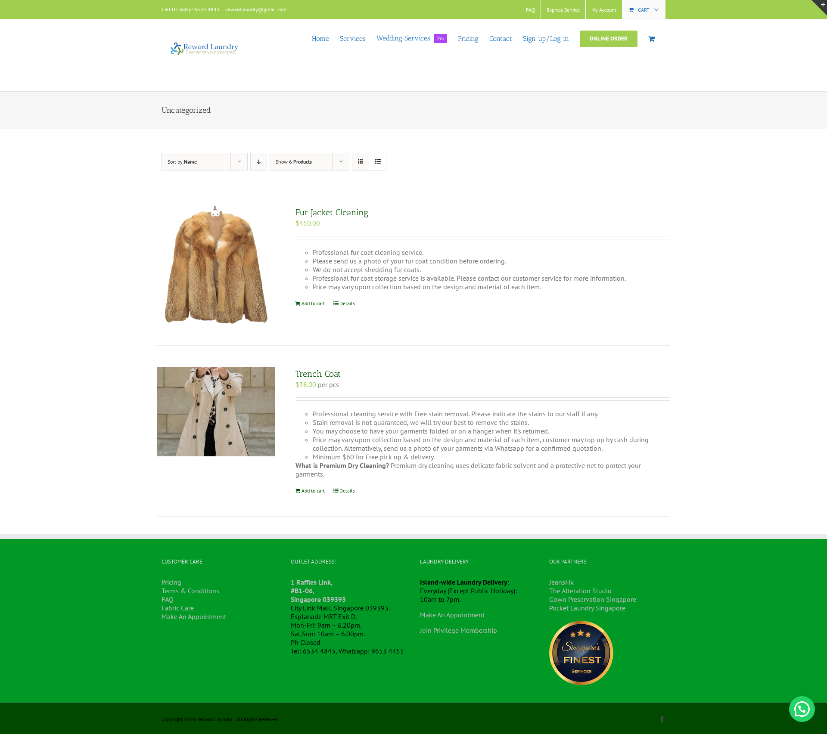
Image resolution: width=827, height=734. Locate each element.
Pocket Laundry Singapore (587, 608)
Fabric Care (178, 608)
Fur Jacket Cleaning (331, 212)
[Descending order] (258, 161)
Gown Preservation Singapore (592, 599)
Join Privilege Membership (458, 630)
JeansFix (561, 582)
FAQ (168, 599)
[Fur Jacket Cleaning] (216, 265)
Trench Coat (318, 374)
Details (347, 303)
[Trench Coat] (216, 411)
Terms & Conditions (190, 590)
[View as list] (377, 161)
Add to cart (313, 303)
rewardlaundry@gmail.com (256, 9)
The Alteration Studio (580, 590)
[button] (802, 709)
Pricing (171, 582)
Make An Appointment (194, 616)
